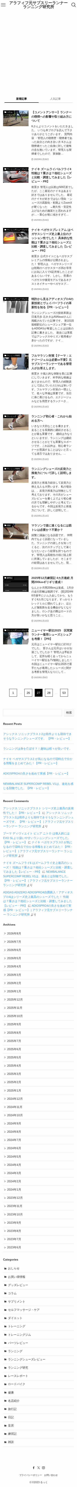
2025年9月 (14, 1024)
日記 (11, 1417)
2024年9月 (14, 1123)
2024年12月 (15, 1098)
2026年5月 (14, 958)
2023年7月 (14, 1239)
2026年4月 (14, 966)
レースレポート (18, 1375)
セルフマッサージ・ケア (24, 1309)
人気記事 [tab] (55, 98)
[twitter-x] (38, 1468)
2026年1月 (14, 991)
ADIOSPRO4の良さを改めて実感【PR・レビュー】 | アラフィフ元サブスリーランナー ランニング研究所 (38, 910)
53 (64, 692)
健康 (11, 1392)
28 (49, 692)
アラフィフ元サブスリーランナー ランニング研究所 (38, 5)
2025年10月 (15, 1016)
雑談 (11, 1442)
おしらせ (14, 1268)
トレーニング (16, 1326)
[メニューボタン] (3, 5)
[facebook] (34, 1468)
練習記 (12, 1433)
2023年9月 (14, 1222)
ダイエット (15, 1318)
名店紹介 (14, 1400)
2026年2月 (14, 983)
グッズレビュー (18, 1285)
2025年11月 (14, 1007)
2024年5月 (14, 1156)
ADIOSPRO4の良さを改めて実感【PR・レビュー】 (36, 773)
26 (28, 692)
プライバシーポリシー (30, 1475)
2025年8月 (14, 1032)
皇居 (11, 1425)
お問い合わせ (51, 1475)
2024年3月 (14, 1173)
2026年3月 (14, 974)
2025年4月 (14, 1065)
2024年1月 (14, 1189)
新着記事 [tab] (21, 98)
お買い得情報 (16, 1276)
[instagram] (43, 1468)
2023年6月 (14, 1247)
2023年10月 (15, 1214)
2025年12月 (15, 999)
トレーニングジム (19, 1334)
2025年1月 (14, 1090)
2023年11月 (14, 1206)
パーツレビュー (18, 1343)
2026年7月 (14, 941)
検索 (69, 712)
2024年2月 (14, 1181)
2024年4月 (14, 1164)
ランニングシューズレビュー (26, 1359)
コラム (12, 1293)
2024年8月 (14, 1131)
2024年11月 (14, 1107)
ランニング (15, 1351)
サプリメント (16, 1301)
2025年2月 (14, 1082)
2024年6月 (14, 1148)
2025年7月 (14, 1041)
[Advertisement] (38, 50)
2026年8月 (14, 933)
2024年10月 (15, 1115)
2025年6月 (14, 1049)
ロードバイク (16, 1384)
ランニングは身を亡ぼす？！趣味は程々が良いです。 (37, 748)
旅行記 (12, 1409)
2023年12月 (15, 1197)
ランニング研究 (18, 1367)
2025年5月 (14, 1057)
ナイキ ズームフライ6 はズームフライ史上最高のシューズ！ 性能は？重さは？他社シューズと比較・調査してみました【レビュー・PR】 (38, 867)
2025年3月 (14, 1073)
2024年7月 (14, 1140)
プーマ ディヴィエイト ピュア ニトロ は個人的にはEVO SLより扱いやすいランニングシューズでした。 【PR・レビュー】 (37, 838)
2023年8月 (14, 1231)
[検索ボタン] (73, 5)
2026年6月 (14, 950)
